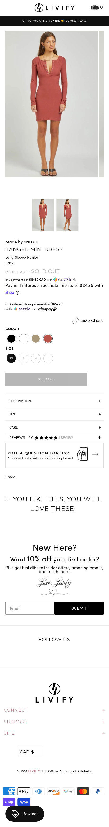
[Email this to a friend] (50, 477)
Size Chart (91, 320)
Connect (54, 710)
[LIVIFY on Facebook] (49, 653)
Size (9, 348)
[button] (54, 279)
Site (54, 733)
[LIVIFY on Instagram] (71, 653)
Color (12, 328)
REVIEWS (55, 438)
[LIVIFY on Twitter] (38, 653)
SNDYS (30, 241)
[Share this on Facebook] (30, 477)
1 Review (65, 437)
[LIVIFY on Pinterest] (60, 653)
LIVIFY (34, 770)
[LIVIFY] (54, 8)
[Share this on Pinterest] (40, 477)
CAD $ (27, 751)
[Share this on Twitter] (21, 477)
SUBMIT (79, 608)
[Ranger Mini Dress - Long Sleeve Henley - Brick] (50, 104)
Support (54, 722)
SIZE (12, 414)
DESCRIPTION (20, 400)
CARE (13, 427)
